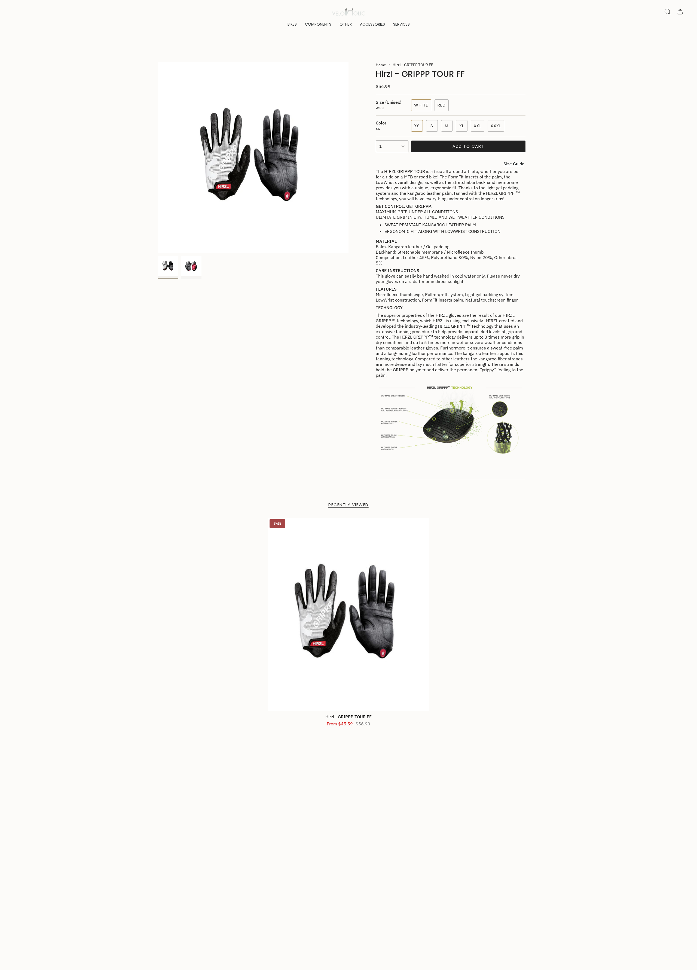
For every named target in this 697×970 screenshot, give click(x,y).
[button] (292, 24)
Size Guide (513, 163)
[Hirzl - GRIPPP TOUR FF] (348, 614)
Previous (157, 157)
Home (381, 64)
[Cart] (680, 11)
